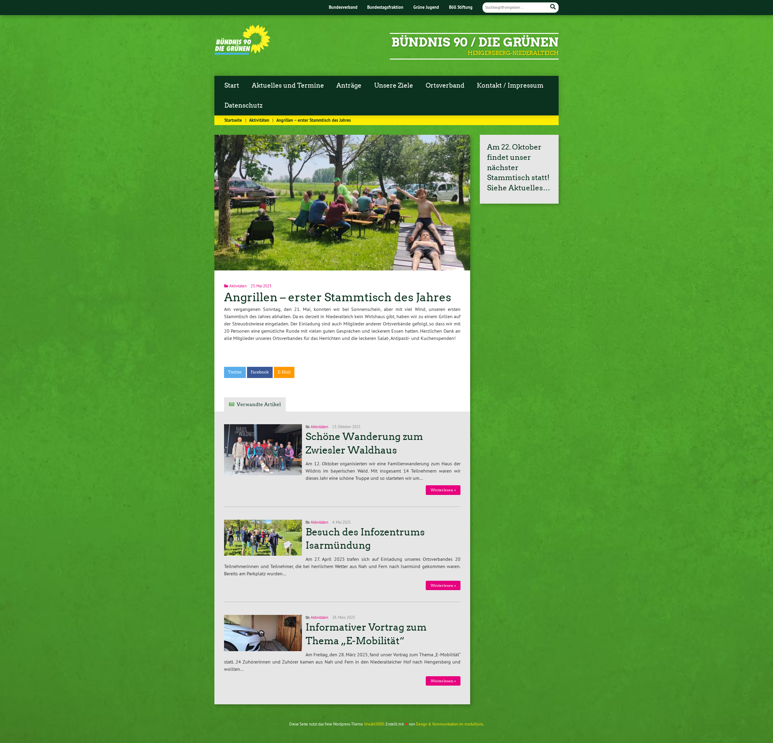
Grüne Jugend (426, 7)
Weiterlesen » (443, 490)
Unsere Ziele (393, 85)
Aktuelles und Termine (288, 85)
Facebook (260, 372)
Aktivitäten (259, 120)
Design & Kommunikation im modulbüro (449, 724)
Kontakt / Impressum (510, 85)
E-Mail (284, 372)
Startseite (233, 120)
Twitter (235, 372)
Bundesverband (343, 7)
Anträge (348, 85)
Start (231, 85)
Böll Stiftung (461, 7)
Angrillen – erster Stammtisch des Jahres (337, 297)
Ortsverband (445, 85)
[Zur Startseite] (242, 53)
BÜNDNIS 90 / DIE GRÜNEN (475, 42)
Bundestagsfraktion (385, 7)
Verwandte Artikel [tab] (259, 404)
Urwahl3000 (374, 724)
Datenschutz (243, 105)
